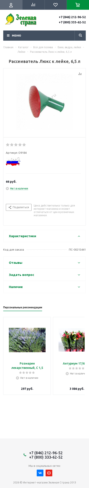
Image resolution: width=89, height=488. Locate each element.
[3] (16, 145)
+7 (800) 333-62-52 (72, 22)
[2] (12, 145)
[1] (8, 145)
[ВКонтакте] (40, 473)
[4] (20, 145)
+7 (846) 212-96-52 (72, 17)
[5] (24, 145)
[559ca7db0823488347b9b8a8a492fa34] (44, 102)
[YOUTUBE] (49, 473)
